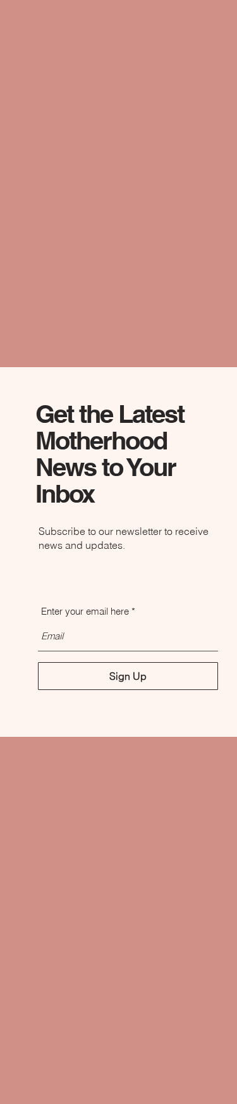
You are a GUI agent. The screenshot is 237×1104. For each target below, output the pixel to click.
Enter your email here (85, 611)
